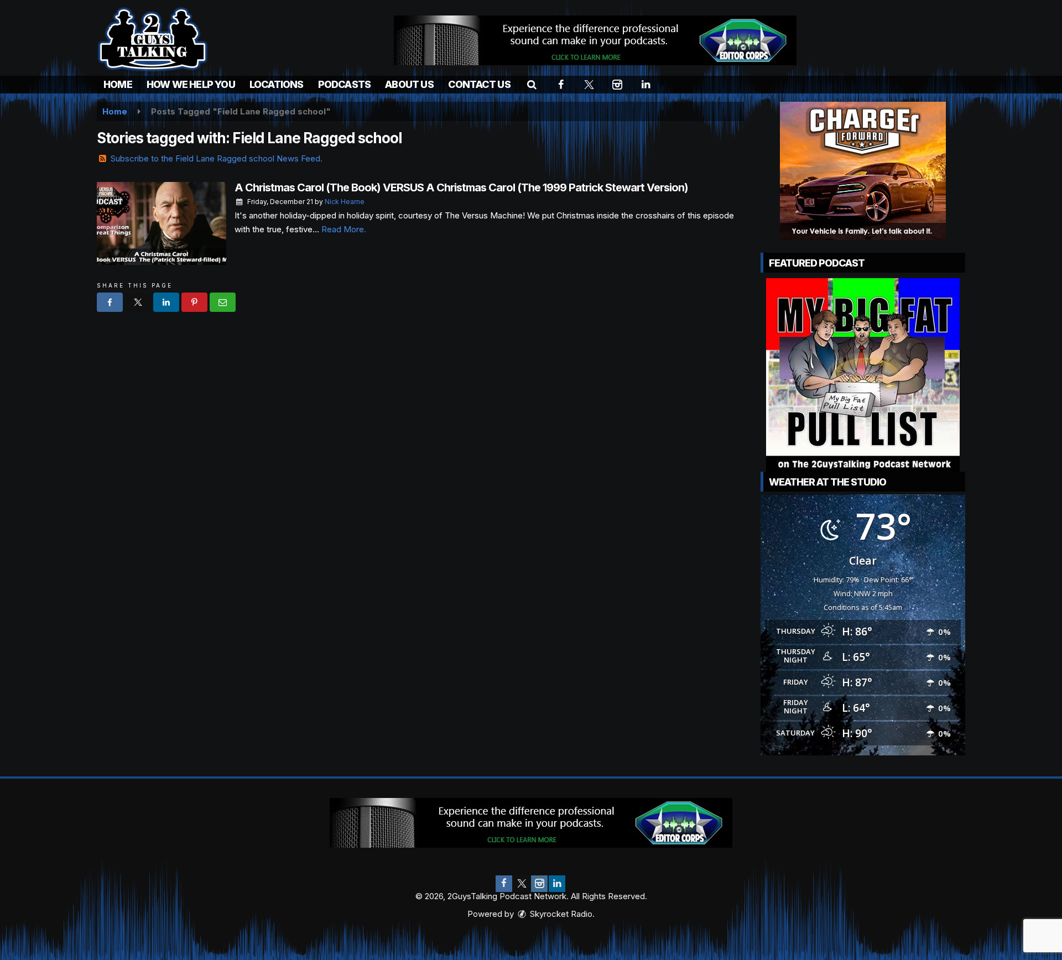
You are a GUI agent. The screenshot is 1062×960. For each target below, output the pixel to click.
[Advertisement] (595, 40)
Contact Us (479, 84)
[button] (532, 84)
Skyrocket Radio (560, 914)
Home (117, 84)
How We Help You (191, 84)
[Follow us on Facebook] (504, 883)
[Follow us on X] (521, 883)
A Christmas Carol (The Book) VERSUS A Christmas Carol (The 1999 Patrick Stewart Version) (461, 187)
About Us (409, 84)
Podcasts (344, 84)
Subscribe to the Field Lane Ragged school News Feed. (216, 158)
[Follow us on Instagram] (539, 883)
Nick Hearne (345, 201)
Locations (276, 84)
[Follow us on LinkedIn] (557, 883)
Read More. (343, 229)
